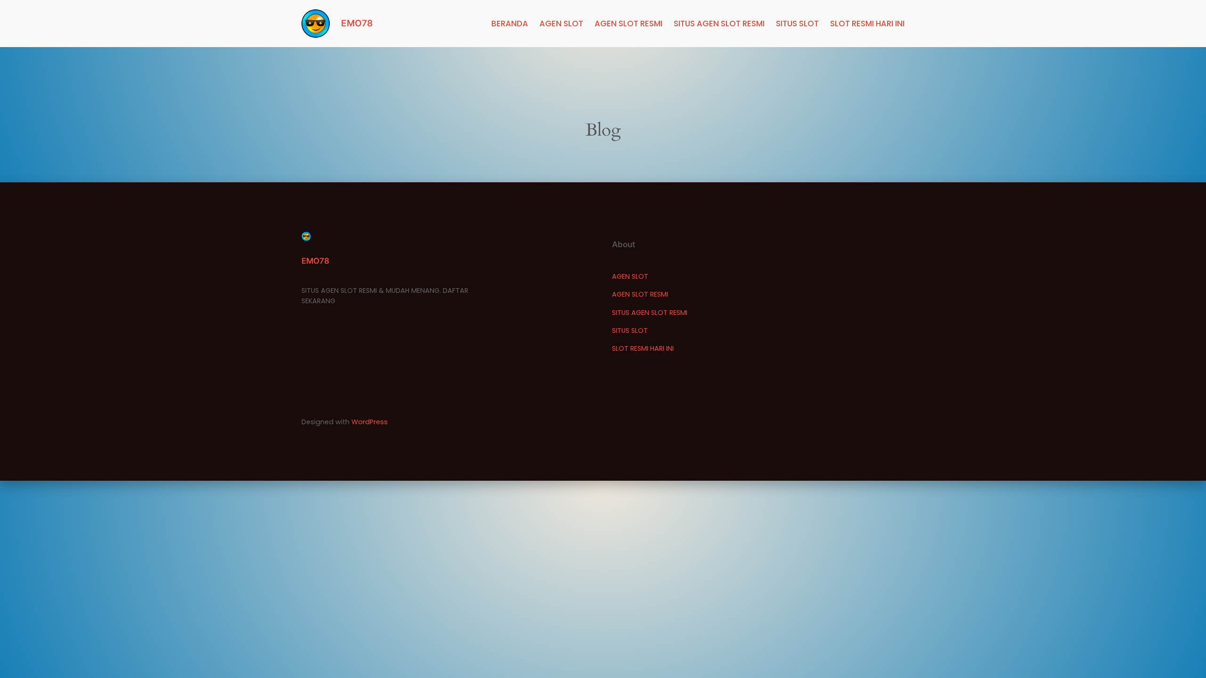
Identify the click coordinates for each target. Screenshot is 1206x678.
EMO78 (357, 23)
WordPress (369, 422)
